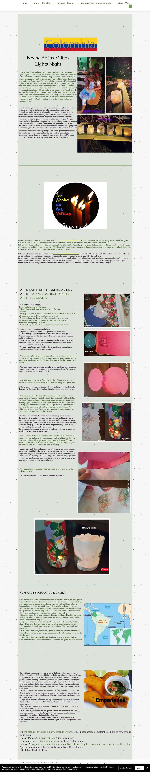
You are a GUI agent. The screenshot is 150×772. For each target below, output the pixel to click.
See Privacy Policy (70, 769)
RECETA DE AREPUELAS (34, 750)
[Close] (147, 768)
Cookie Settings (126, 768)
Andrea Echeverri (30, 740)
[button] (130, 5)
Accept (139, 768)
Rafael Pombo (28, 737)
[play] (127, 705)
